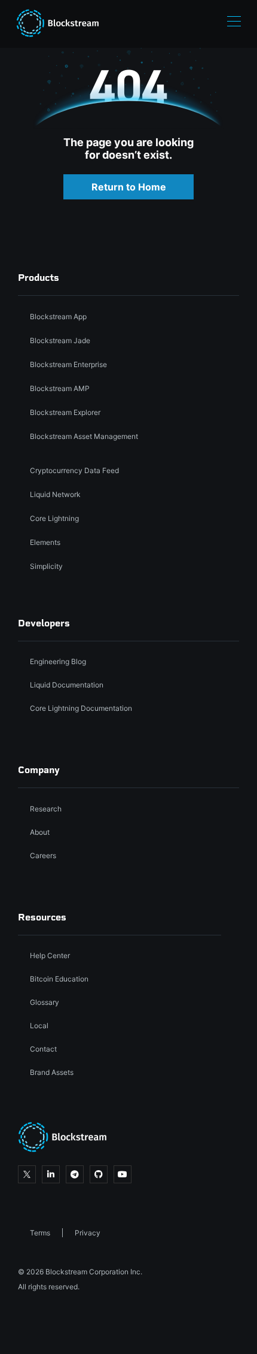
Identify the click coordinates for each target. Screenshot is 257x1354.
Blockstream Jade (60, 340)
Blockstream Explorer (65, 412)
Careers (43, 855)
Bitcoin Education (59, 978)
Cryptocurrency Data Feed (74, 470)
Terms (40, 1232)
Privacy (87, 1232)
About (40, 832)
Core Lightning (54, 518)
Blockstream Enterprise (68, 364)
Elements (45, 542)
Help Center (50, 955)
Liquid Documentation (66, 684)
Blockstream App (58, 316)
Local (39, 1025)
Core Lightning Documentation (81, 708)
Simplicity (46, 566)
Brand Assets (52, 1072)
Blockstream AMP (60, 388)
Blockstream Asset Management (84, 436)
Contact (43, 1048)
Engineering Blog (58, 661)
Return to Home (128, 187)
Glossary (44, 1002)
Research (46, 808)
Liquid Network (55, 494)
